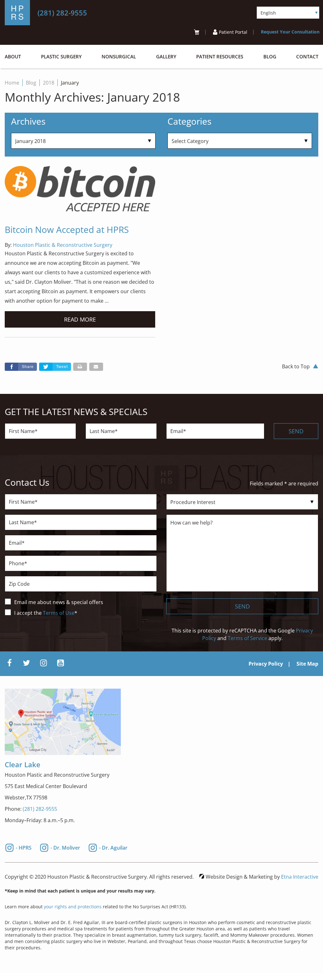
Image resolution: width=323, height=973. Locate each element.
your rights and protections (73, 907)
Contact (307, 56)
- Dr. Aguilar (113, 847)
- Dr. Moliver (65, 847)
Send (296, 431)
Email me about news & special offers (58, 602)
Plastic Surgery (61, 56)
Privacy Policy (266, 663)
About (13, 56)
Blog (269, 56)
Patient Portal (233, 32)
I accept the (28, 612)
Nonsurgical (119, 56)
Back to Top (296, 366)
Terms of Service (247, 638)
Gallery (166, 56)
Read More (80, 319)
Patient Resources (219, 56)
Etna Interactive (299, 876)
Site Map (307, 663)
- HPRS (24, 847)
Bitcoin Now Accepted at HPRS (67, 229)
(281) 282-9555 (40, 808)
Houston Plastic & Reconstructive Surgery (62, 244)
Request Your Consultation (290, 32)
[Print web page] (80, 367)
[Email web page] (96, 367)
